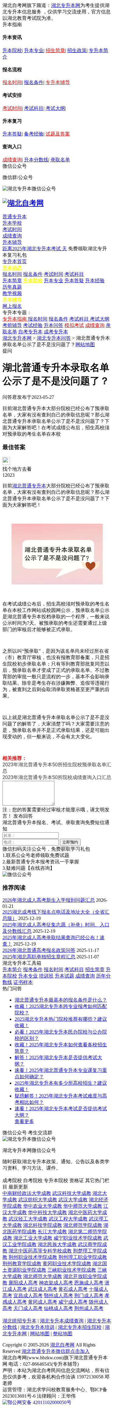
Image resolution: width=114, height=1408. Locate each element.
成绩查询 (12, 159)
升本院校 (12, 50)
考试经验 (33, 325)
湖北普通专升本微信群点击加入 (56, 1351)
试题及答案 (58, 133)
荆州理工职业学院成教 (82, 1257)
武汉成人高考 (42, 1289)
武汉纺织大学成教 (37, 1199)
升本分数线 (36, 159)
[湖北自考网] (23, 203)
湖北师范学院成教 (82, 1225)
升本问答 (53, 325)
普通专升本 (14, 216)
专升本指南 (15, 318)
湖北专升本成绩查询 (62, 1320)
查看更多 (24, 1121)
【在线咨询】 (40, 868)
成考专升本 (56, 331)
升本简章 (12, 280)
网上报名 (12, 306)
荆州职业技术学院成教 (33, 1257)
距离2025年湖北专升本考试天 (34, 248)
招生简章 (55, 50)
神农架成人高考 (56, 1282)
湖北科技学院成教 (42, 1225)
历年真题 (12, 287)
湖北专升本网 (65, 5)
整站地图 (62, 1333)
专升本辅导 (58, 82)
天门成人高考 (28, 1308)
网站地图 (85, 344)
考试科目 (33, 108)
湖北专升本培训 (37, 1327)
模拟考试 (74, 325)
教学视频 (12, 293)
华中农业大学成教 (42, 1206)
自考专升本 (30, 331)
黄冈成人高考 (42, 1301)
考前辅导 (12, 325)
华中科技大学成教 (47, 1212)
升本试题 (64, 975)
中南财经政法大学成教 (26, 1193)
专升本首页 (14, 261)
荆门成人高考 (88, 1295)
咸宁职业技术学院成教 (78, 1238)
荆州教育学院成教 (21, 1263)
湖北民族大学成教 (57, 1244)
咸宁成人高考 (73, 1301)
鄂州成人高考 (58, 1295)
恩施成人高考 (88, 1282)
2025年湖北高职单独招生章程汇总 (38, 956)
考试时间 (12, 108)
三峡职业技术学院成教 (71, 1270)
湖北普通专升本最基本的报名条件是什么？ (61, 999)
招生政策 (77, 50)
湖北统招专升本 (19, 1320)
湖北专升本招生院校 (80, 1327)
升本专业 (33, 50)
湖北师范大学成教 (42, 1276)
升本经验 (95, 280)
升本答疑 (12, 133)
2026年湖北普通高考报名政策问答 (38, 950)
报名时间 (12, 82)
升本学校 (12, 223)
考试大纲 (55, 108)
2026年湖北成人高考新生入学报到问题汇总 (48, 900)
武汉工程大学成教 (68, 1218)
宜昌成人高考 (28, 1295)
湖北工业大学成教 (32, 1238)
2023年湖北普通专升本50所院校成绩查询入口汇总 (56, 777)
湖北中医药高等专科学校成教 (40, 1250)
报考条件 (33, 969)
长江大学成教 (52, 1231)
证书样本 (23, 982)
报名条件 (33, 82)
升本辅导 (12, 242)
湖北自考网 (62, 1344)
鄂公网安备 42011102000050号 (39, 1402)
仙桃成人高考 (58, 1308)
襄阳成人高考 (23, 1282)
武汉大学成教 (73, 1199)
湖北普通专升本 (29, 485)
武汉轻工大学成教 (28, 1218)
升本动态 (12, 267)
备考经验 (33, 133)
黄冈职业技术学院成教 (67, 1263)
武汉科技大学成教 (71, 1193)
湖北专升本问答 (54, 338)
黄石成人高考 (73, 1289)
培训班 (46, 975)
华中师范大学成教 (82, 1206)
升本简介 (12, 969)
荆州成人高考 (88, 1308)
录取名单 (60, 159)
